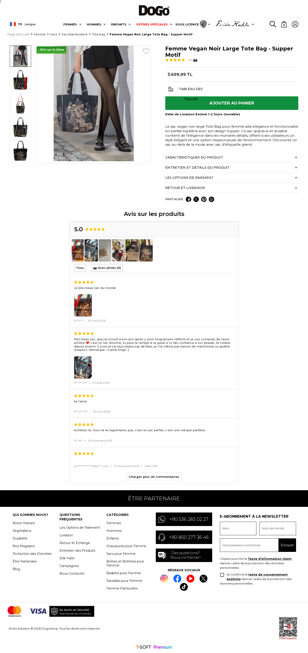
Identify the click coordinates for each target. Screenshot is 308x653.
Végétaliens (22, 531)
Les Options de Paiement (80, 528)
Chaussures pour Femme (126, 546)
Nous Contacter (72, 573)
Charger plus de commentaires (154, 476)
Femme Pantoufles (122, 588)
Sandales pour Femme (124, 581)
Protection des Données (32, 554)
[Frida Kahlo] (232, 24)
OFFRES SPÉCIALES (152, 24)
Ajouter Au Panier (231, 103)
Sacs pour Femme (121, 554)
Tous (80, 268)
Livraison (66, 535)
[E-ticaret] (154, 647)
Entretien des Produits (77, 551)
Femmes (70, 24)
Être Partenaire (25, 561)
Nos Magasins (24, 546)
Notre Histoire (24, 523)
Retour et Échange (75, 543)
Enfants (118, 24)
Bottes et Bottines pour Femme (125, 563)
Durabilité (20, 538)
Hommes (94, 24)
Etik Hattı (67, 558)
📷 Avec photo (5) (107, 268)
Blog (16, 569)
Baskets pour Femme (123, 573)
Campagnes (69, 566)
